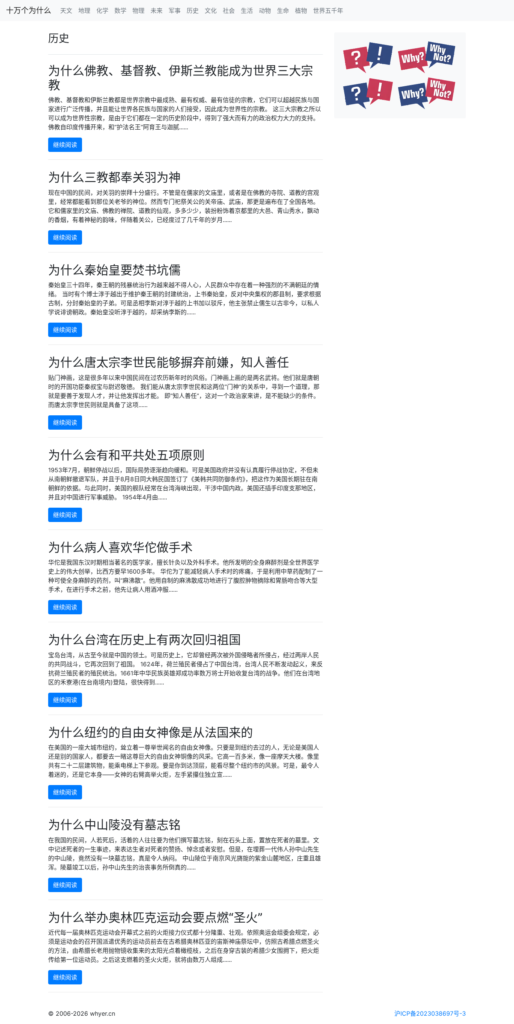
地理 (84, 10)
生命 (283, 10)
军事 (175, 10)
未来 (157, 10)
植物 (301, 10)
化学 (102, 10)
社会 (229, 10)
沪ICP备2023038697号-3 (430, 1013)
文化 (211, 10)
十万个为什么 (28, 10)
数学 (120, 10)
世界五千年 (328, 10)
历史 (193, 10)
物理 (138, 10)
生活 (247, 10)
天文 (66, 10)
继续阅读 (65, 144)
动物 (265, 10)
